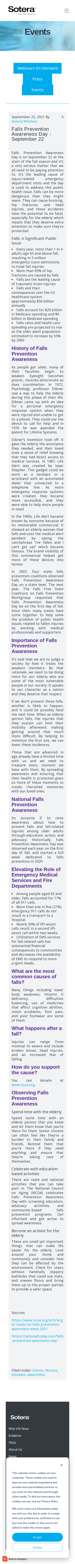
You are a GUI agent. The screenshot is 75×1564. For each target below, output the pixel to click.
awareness (36, 1374)
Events (38, 89)
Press (37, 79)
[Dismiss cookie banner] (61, 1465)
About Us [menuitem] (15, 1449)
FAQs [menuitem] (12, 1442)
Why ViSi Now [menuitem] (18, 1429)
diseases (19, 1374)
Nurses (51, 1370)
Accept (37, 1537)
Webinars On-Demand (37, 68)
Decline (37, 1547)
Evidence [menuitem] (15, 1436)
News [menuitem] (13, 1456)
